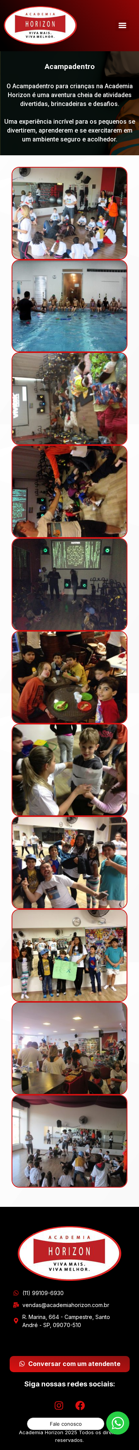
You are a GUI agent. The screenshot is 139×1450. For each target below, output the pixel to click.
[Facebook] (80, 1405)
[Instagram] (59, 1405)
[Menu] (122, 25)
